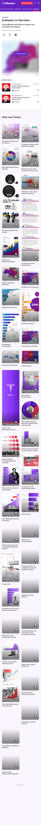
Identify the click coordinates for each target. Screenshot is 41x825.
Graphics (5, 17)
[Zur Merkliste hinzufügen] (10, 35)
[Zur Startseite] (8, 3)
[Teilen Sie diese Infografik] (4, 35)
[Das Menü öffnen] (38, 3)
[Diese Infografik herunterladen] (16, 35)
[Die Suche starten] (35, 3)
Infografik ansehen (20, 53)
